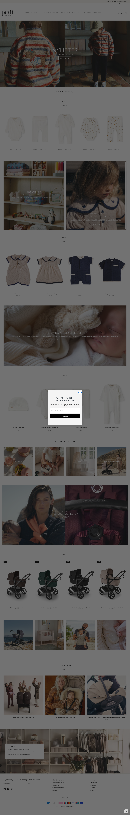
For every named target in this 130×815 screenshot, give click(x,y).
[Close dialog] (80, 392)
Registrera (65, 416)
